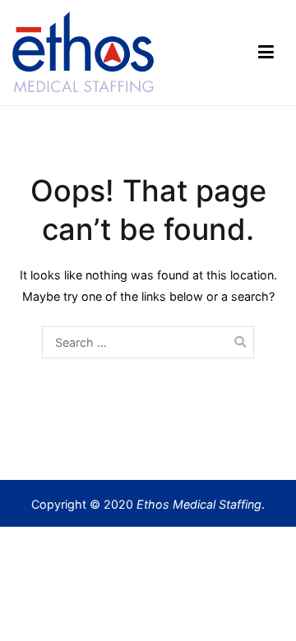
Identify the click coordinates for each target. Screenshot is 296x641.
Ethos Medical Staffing (198, 504)
